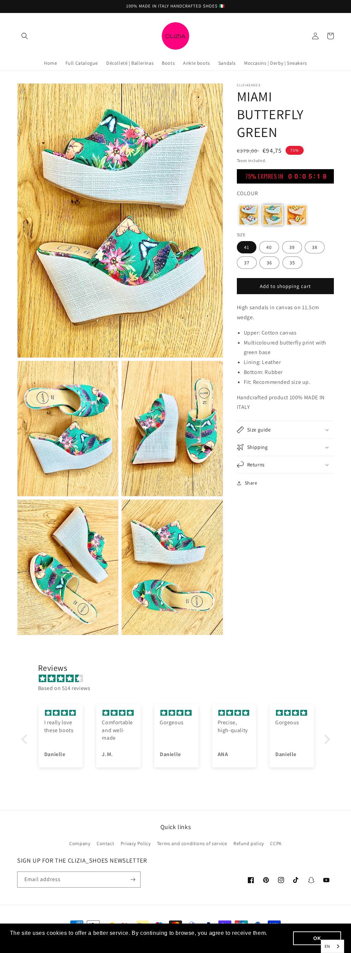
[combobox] (332, 946)
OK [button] (317, 938)
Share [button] (251, 483)
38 (314, 247)
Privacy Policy (135, 843)
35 (292, 263)
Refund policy (248, 843)
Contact (105, 843)
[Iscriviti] (132, 880)
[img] (179, 679)
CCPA (275, 843)
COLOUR (247, 193)
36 (269, 263)
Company (79, 843)
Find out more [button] (29, 942)
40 (269, 247)
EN (327, 946)
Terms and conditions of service (192, 843)
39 (292, 247)
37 (247, 263)
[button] (24, 35)
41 (246, 247)
